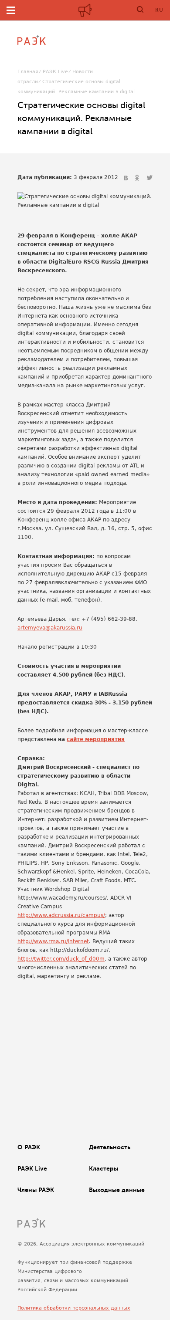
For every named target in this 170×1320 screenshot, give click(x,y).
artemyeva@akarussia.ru (49, 628)
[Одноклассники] (138, 178)
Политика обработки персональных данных (73, 1308)
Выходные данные (117, 1189)
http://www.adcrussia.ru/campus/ (61, 915)
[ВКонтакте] (127, 178)
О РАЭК (28, 1147)
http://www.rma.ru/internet (53, 941)
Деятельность (109, 1147)
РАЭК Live (55, 71)
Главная (27, 71)
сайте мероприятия (96, 739)
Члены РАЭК (35, 1189)
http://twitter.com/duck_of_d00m (61, 959)
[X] (149, 178)
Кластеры (103, 1168)
